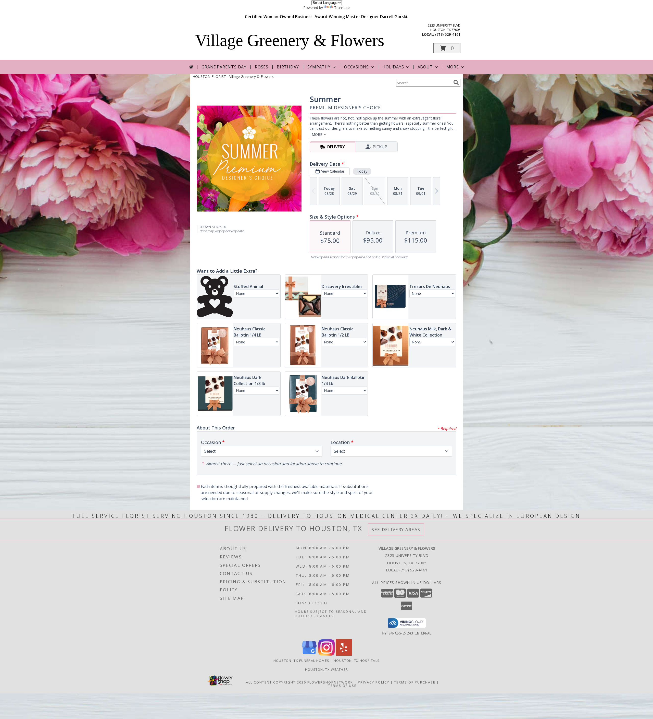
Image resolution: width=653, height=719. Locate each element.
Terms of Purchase (414, 682)
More (452, 67)
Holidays (393, 67)
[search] (456, 82)
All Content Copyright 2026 (276, 682)
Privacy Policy (373, 682)
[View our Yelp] (344, 654)
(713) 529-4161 (447, 34)
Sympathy (319, 67)
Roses (261, 67)
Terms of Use (342, 685)
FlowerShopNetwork (330, 682)
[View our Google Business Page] (309, 654)
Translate (342, 7)
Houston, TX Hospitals (357, 660)
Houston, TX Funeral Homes (301, 660)
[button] (446, 48)
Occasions (356, 67)
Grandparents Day (224, 67)
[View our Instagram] (326, 654)
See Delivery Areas (396, 529)
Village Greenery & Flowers (289, 40)
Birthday (288, 67)
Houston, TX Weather (326, 669)
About (425, 67)
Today (362, 171)
